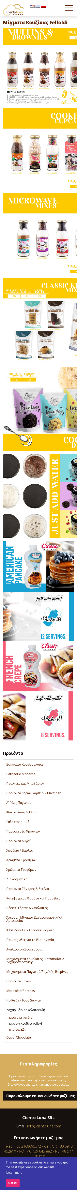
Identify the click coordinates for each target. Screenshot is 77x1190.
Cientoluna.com (13, 10)
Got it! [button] (12, 1182)
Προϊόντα (13, 753)
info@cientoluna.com (44, 1126)
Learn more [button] (14, 1172)
